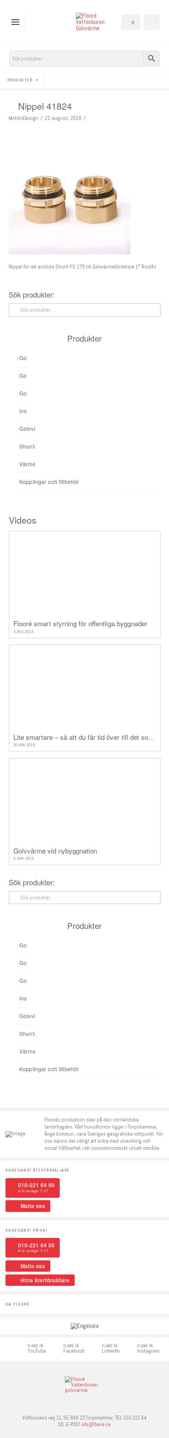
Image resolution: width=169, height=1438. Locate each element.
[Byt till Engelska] (85, 1325)
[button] (17, 22)
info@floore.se (96, 1424)
